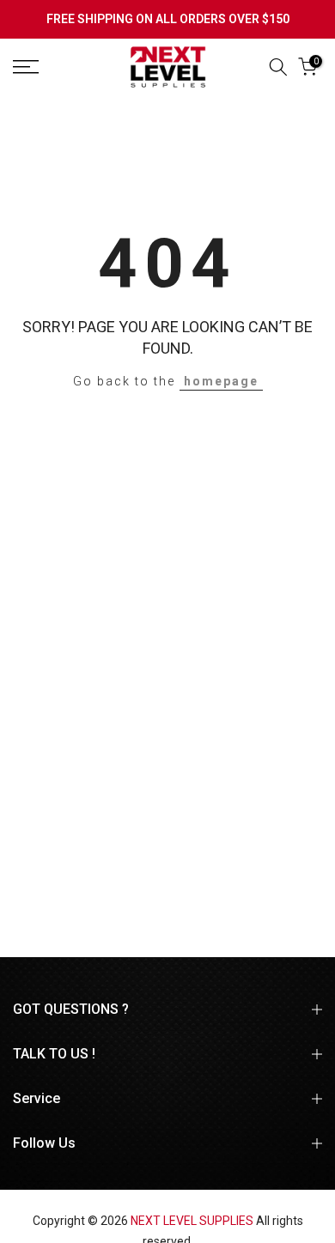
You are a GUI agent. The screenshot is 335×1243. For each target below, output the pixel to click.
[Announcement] (167, 19)
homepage (221, 381)
